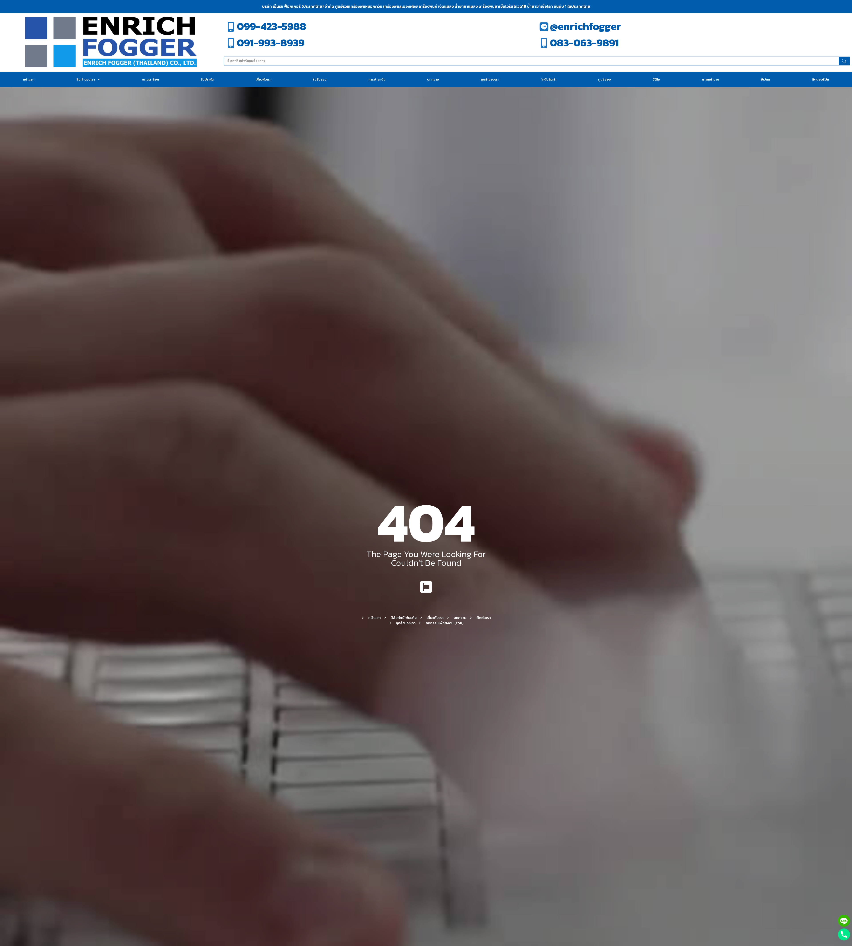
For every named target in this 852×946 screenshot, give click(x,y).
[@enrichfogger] (544, 27)
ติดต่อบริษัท (820, 79)
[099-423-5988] (231, 27)
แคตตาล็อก (150, 79)
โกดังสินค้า (548, 79)
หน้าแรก (28, 79)
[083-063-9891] (544, 43)
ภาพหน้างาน (710, 79)
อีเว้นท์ (765, 79)
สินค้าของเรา (85, 79)
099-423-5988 (271, 26)
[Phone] (844, 934)
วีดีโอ (656, 79)
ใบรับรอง (320, 79)
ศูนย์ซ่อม (604, 79)
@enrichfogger (585, 26)
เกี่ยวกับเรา (263, 79)
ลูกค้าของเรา (490, 79)
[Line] (844, 921)
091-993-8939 (270, 43)
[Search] (844, 61)
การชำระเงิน (377, 79)
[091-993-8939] (231, 43)
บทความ (433, 79)
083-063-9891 (584, 43)
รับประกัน (207, 79)
